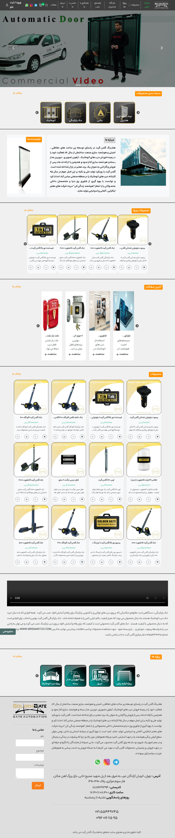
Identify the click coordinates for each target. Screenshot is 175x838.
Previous (138, 112)
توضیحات (39, 765)
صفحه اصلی (147, 5)
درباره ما (62, 5)
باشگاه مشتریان (112, 5)
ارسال (38, 786)
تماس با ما (72, 5)
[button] (13, 48)
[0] (40, 5)
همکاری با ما (84, 5)
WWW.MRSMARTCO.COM (35, 629)
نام (42, 737)
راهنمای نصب (97, 5)
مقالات (54, 5)
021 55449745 (107, 812)
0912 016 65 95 (107, 818)
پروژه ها (125, 5)
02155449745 (154, 635)
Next (37, 112)
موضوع (40, 751)
